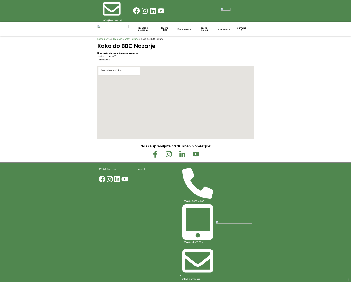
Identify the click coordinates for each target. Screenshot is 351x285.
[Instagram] (144, 10)
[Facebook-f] (155, 154)
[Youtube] (161, 10)
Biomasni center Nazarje (125, 38)
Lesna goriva (104, 38)
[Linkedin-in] (182, 154)
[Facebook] (136, 10)
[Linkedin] (152, 10)
